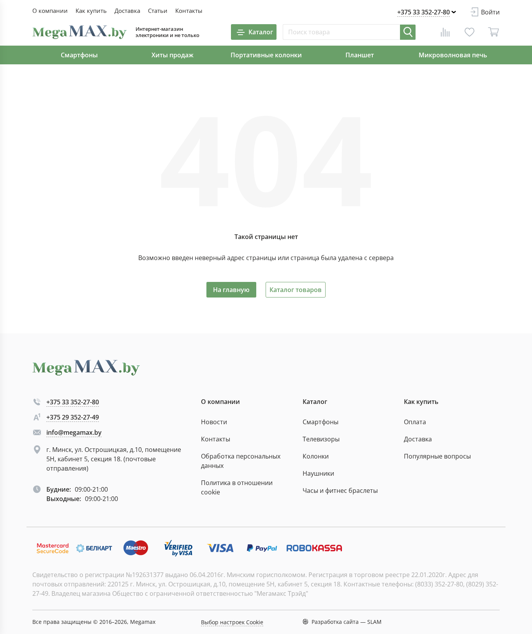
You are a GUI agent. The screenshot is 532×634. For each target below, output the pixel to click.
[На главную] (79, 32)
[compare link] (445, 32)
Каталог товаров (296, 289)
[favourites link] (469, 32)
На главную (231, 289)
